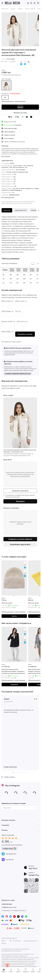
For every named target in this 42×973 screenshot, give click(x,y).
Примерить (20, 501)
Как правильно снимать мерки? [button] (11, 341)
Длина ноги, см (22, 321)
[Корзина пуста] (38, 3)
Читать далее (32, 966)
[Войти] (35, 3)
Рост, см (18, 311)
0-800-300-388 (7, 904)
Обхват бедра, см (7, 331)
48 (5, 97)
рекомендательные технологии (11, 951)
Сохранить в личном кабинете (20, 539)
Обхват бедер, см (7, 311)
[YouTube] (14, 916)
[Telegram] (10, 916)
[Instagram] (6, 916)
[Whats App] (26, 916)
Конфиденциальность (30, 941)
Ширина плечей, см (8, 321)
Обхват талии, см (21, 301)
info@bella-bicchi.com (9, 907)
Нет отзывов (11, 59)
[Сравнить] (21, 61)
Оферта (4, 943)
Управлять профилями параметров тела (17, 373)
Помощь (5, 830)
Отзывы (33, 210)
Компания (5, 825)
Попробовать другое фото (20, 544)
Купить (20, 107)
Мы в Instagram (12, 785)
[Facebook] (3, 916)
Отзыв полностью (10, 767)
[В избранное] (25, 61)
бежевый (6, 85)
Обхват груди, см (7, 301)
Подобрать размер (25, 334)
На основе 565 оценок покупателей (12, 845)
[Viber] (22, 916)
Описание (7, 210)
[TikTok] (18, 916)
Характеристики (20, 210)
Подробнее (14, 684)
